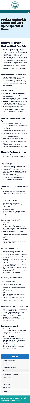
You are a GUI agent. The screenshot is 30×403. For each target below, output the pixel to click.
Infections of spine (8, 384)
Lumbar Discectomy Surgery (10, 374)
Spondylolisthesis (8, 381)
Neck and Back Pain (8, 371)
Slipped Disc (6, 377)
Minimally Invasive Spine (9, 367)
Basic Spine (6, 391)
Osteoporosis (6, 387)
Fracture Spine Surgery (9, 360)
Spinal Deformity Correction (10, 364)
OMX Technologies (15, 400)
